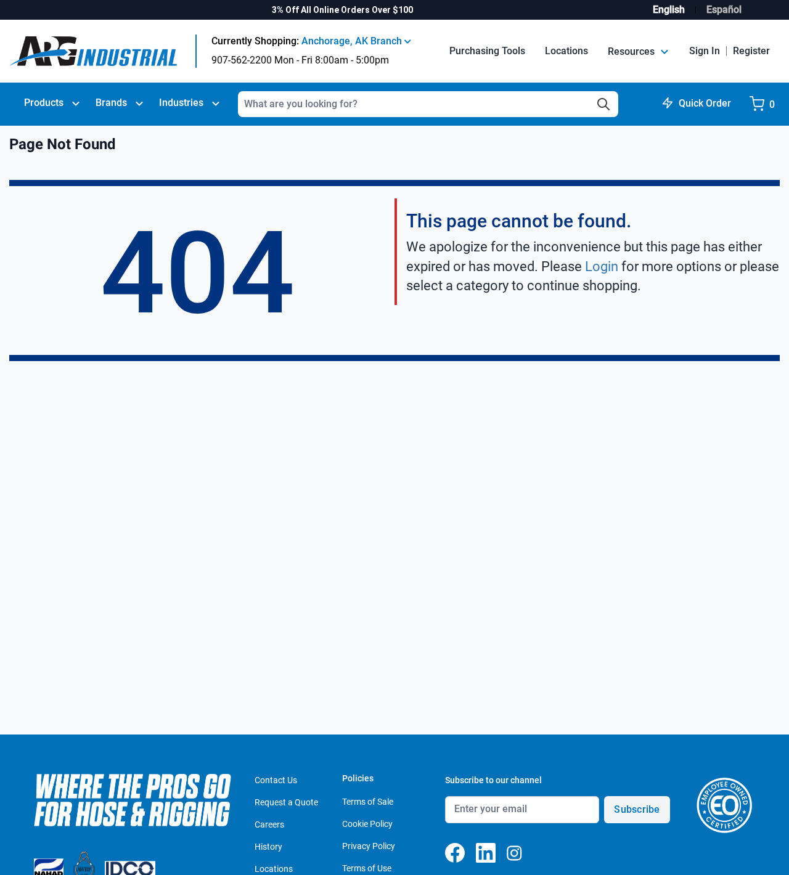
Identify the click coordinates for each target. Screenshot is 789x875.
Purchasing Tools (487, 51)
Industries (181, 102)
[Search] (603, 104)
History (268, 847)
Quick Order (705, 103)
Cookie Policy (367, 824)
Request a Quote (286, 802)
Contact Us (276, 780)
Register (751, 51)
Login (601, 266)
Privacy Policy (368, 846)
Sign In (704, 51)
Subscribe (637, 809)
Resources (632, 51)
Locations (566, 51)
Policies (358, 778)
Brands (111, 102)
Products (43, 102)
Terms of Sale (367, 802)
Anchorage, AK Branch (352, 41)
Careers (269, 824)
